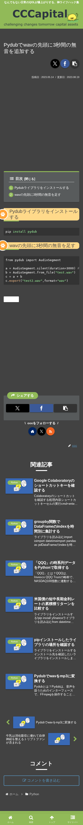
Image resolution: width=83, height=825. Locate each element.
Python (13, 299)
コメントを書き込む (43, 780)
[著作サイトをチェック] (32, 431)
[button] (74, 63)
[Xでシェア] (55, 63)
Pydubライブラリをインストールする (42, 188)
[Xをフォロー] (41, 431)
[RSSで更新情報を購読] (50, 431)
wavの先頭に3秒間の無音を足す (38, 194)
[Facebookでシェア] (65, 63)
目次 (19, 179)
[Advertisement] (41, 123)
